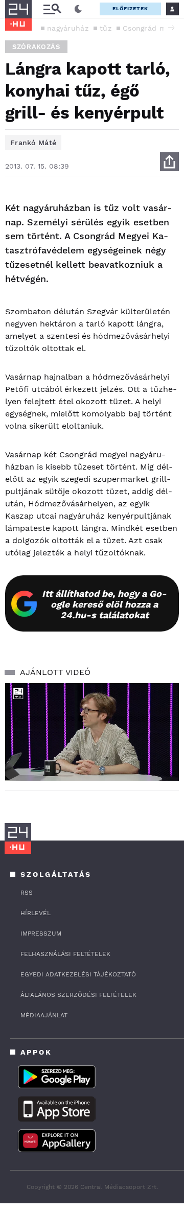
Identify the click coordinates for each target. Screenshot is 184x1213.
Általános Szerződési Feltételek (78, 994)
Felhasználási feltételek (65, 954)
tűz (105, 28)
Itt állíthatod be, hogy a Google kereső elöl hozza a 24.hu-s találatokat (104, 604)
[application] (92, 732)
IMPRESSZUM (40, 933)
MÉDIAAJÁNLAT (43, 1015)
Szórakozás (36, 47)
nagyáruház (67, 28)
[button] (171, 27)
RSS (26, 892)
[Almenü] (52, 9)
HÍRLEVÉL (35, 913)
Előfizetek (130, 8)
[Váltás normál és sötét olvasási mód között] (78, 9)
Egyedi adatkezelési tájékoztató (78, 974)
